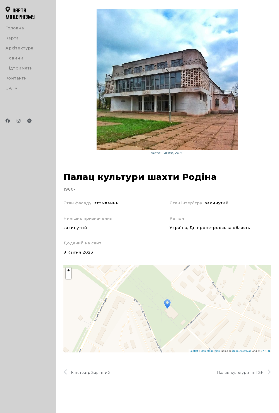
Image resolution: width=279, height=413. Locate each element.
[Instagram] (18, 120)
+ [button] (68, 270)
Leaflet (194, 350)
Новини (14, 58)
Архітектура (19, 48)
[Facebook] (7, 120)
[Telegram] (29, 120)
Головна (14, 28)
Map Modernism (211, 350)
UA (8, 88)
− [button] (68, 276)
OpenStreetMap (242, 350)
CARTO (265, 350)
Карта (12, 38)
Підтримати (19, 68)
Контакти (16, 78)
